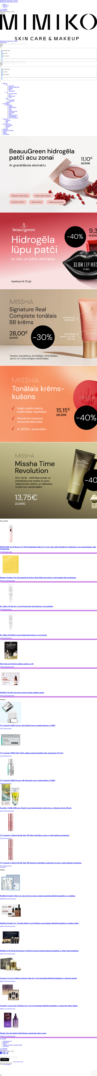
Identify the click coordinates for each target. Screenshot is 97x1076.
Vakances (5, 6)
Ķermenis (8, 126)
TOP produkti (6, 134)
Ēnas (10, 94)
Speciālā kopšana (12, 116)
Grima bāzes (11, 85)
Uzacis (10, 97)
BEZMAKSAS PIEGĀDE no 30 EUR (9, 0)
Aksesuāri (8, 102)
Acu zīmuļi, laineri (13, 93)
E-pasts (2, 1057)
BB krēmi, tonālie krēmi (14, 87)
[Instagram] (4, 1053)
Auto (7, 122)
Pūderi (10, 89)
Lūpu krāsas (11, 101)
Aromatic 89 (5, 118)
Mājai (7, 121)
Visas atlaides (3, 1038)
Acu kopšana (11, 112)
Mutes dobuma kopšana (8, 130)
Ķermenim (8, 120)
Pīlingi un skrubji (12, 107)
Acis (7, 92)
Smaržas (5, 131)
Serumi (10, 110)
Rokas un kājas (9, 125)
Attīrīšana (11, 106)
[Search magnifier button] (1, 46)
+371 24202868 (3, 9)
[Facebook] (1, 1053)
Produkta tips (9, 104)
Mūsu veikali (6, 5)
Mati (7, 127)
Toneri (10, 108)
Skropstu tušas (12, 96)
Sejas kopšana (6, 103)
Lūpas (7, 98)
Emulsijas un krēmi (13, 111)
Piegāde (4, 1043)
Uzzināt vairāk (3, 42)
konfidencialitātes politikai (18, 1061)
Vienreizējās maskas (13, 115)
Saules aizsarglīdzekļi (13, 117)
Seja (7, 84)
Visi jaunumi (3, 867)
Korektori (11, 88)
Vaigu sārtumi (12, 91)
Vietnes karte (6, 1046)
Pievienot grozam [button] (8, 551)
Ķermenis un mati (7, 124)
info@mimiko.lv (3, 10)
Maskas (10, 113)
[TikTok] (7, 1053)
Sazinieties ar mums (7, 1041)
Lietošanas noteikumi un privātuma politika (12, 1045)
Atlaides (5, 132)
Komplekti (5, 129)
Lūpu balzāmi (12, 99)
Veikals (4, 4)
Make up (5, 83)
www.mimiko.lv (7, 1064)
